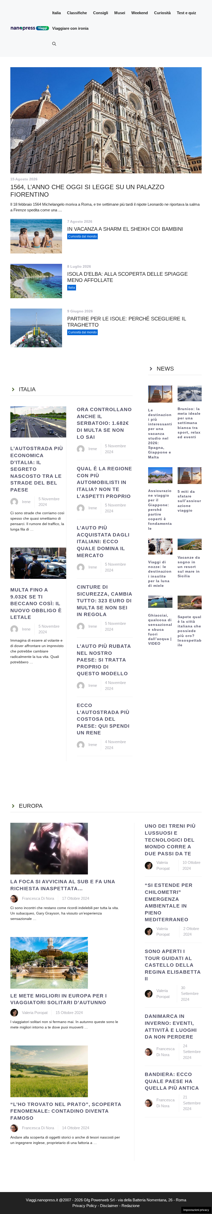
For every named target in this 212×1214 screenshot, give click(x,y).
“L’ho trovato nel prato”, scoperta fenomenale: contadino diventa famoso (65, 1111)
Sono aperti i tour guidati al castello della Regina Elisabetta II (173, 965)
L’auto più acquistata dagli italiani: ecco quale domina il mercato (103, 541)
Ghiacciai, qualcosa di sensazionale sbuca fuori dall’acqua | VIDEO (160, 629)
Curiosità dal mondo (82, 236)
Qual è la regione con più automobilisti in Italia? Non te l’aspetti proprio (104, 482)
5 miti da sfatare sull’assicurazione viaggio (189, 500)
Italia (56, 13)
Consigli (100, 13)
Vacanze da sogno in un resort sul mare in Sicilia (189, 566)
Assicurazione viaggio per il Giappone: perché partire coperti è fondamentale (160, 510)
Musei (119, 13)
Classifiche (77, 13)
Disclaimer (109, 1205)
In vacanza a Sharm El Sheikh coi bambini (125, 229)
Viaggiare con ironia (70, 28)
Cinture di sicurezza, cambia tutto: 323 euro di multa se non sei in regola (104, 600)
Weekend (139, 13)
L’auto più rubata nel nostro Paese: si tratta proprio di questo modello (104, 659)
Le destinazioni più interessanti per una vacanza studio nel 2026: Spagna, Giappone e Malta (160, 433)
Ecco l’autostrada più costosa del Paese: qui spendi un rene (103, 719)
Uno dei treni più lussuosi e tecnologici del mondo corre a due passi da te (170, 839)
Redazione (131, 1205)
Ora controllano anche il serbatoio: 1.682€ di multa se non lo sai (104, 423)
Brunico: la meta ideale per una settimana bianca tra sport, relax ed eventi (189, 423)
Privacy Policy (84, 1205)
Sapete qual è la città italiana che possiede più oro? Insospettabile (190, 631)
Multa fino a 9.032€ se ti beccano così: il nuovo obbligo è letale (36, 603)
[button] (54, 44)
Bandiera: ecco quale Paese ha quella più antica (172, 1081)
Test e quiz (186, 13)
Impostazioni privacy (196, 1209)
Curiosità (162, 13)
